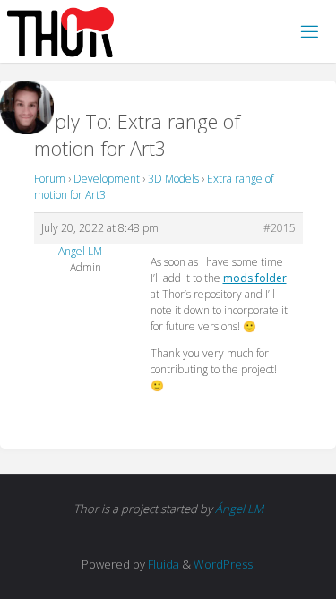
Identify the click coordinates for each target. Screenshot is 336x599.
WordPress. (224, 564)
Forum (49, 178)
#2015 (279, 227)
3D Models (173, 178)
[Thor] (60, 30)
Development (106, 178)
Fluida (162, 564)
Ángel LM (239, 509)
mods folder (255, 278)
